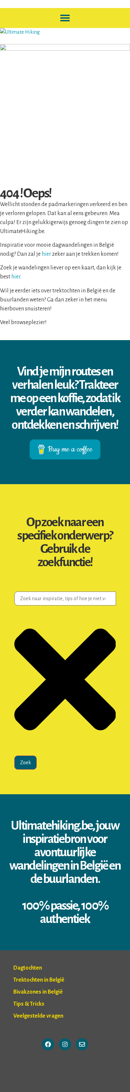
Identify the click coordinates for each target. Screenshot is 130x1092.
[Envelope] (82, 1044)
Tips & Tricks (28, 1004)
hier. (16, 277)
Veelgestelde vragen (38, 1016)
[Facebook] (48, 1044)
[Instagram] (65, 1044)
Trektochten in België (38, 980)
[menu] (65, 18)
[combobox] (65, 599)
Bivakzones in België (38, 992)
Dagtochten (27, 968)
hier (47, 254)
